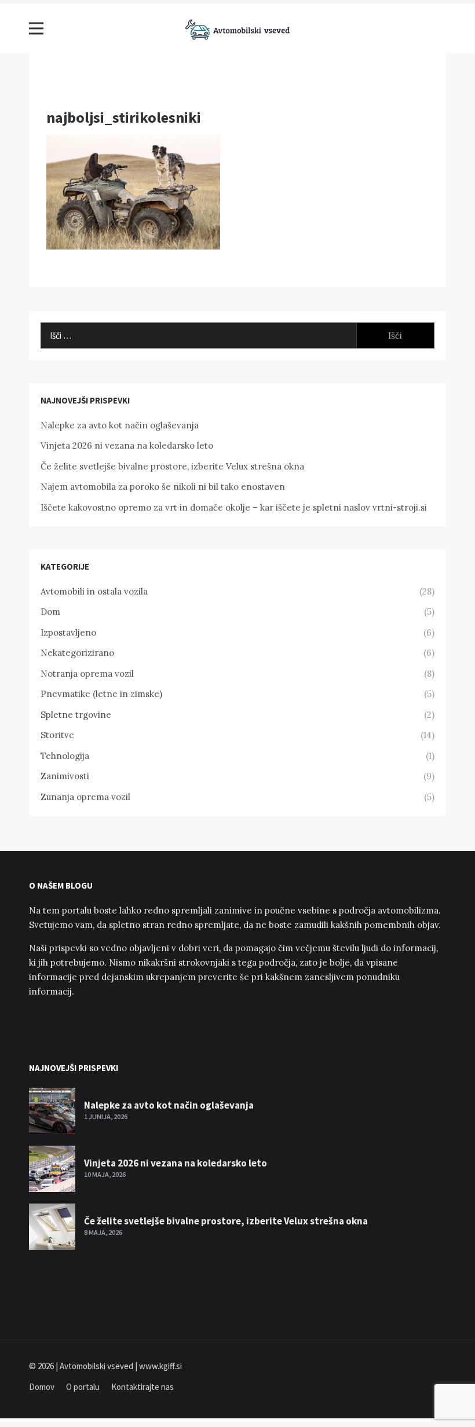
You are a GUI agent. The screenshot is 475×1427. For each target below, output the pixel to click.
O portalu (83, 1386)
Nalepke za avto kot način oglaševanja (120, 425)
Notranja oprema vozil (87, 673)
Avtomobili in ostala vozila (94, 591)
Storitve (57, 734)
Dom (50, 611)
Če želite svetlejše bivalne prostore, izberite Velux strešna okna (172, 466)
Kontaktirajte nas (142, 1386)
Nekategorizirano (77, 652)
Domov (41, 1386)
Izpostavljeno (68, 632)
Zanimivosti (65, 776)
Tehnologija (65, 755)
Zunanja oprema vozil (85, 796)
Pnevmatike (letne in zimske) (101, 693)
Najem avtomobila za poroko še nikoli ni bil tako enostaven (163, 486)
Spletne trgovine (76, 714)
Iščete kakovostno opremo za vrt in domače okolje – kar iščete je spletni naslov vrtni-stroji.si (234, 507)
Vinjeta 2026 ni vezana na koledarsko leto (127, 445)
